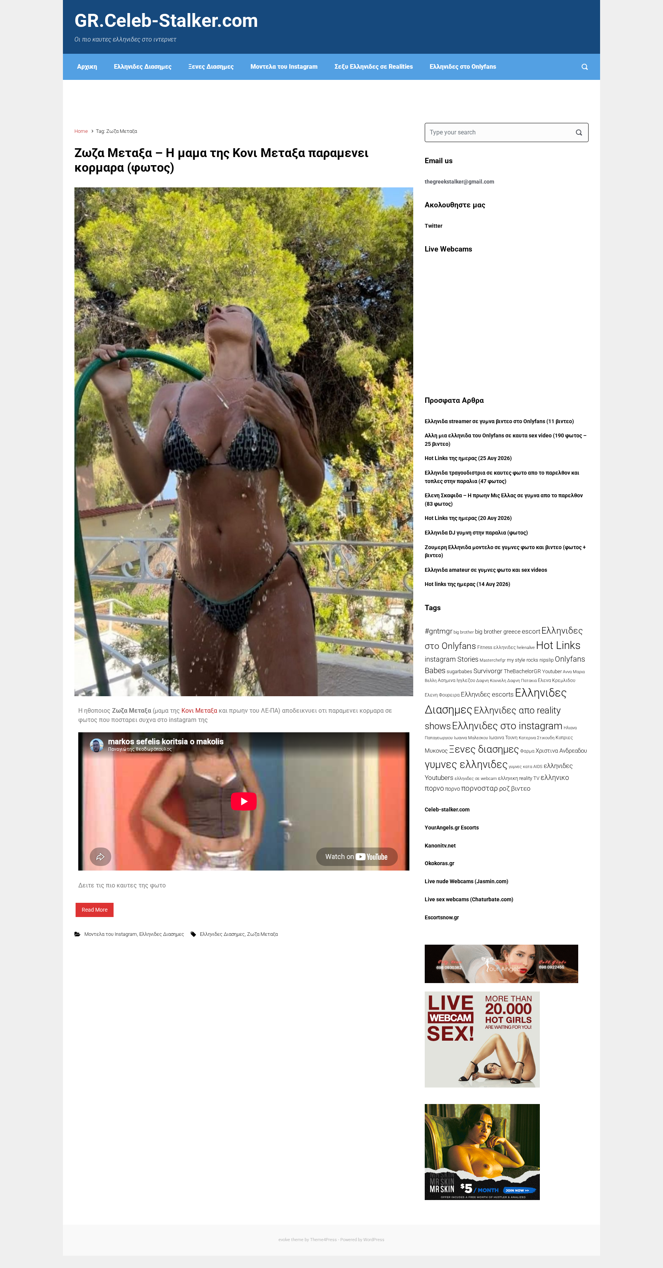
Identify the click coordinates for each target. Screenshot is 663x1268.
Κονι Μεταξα (199, 710)
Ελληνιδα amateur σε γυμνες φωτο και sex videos (486, 570)
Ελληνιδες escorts (487, 694)
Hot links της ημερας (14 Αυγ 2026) (467, 584)
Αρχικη (87, 66)
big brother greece (498, 631)
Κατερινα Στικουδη (536, 737)
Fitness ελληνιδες (496, 647)
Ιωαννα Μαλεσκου (471, 737)
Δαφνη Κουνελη (491, 680)
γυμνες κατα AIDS (526, 766)
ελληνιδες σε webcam (476, 778)
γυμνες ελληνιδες (466, 764)
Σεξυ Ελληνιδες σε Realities (374, 66)
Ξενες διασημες (484, 749)
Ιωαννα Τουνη (503, 737)
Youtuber (552, 671)
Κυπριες (564, 737)
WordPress (373, 1239)
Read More (94, 910)
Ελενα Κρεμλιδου (556, 680)
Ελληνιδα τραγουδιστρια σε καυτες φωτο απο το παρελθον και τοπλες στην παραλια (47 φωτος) (502, 477)
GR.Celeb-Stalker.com (166, 20)
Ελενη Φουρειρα (442, 695)
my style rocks (522, 660)
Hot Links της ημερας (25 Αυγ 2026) (468, 458)
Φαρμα (527, 751)
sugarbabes (459, 671)
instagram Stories (451, 659)
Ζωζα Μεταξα (262, 934)
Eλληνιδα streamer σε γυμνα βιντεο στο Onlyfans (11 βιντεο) (499, 421)
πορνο (452, 789)
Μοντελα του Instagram (284, 66)
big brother (464, 632)
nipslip (546, 660)
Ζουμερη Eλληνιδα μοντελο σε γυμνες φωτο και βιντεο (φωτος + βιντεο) (505, 551)
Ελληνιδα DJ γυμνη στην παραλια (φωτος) (476, 533)
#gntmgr (438, 631)
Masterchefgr (493, 660)
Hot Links (558, 645)
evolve (284, 1239)
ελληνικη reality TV (518, 778)
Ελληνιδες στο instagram (507, 726)
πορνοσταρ (479, 788)
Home (81, 131)
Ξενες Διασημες (211, 66)
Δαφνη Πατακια (522, 680)
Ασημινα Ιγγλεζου (456, 680)
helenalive (526, 647)
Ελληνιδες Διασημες (143, 66)
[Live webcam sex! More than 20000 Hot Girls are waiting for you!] (482, 1039)
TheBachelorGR (522, 671)
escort (531, 631)
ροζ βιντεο (515, 788)
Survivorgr (488, 671)
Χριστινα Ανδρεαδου (561, 750)
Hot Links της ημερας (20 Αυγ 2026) (468, 518)
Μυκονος (436, 750)
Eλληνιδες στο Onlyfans (463, 66)
